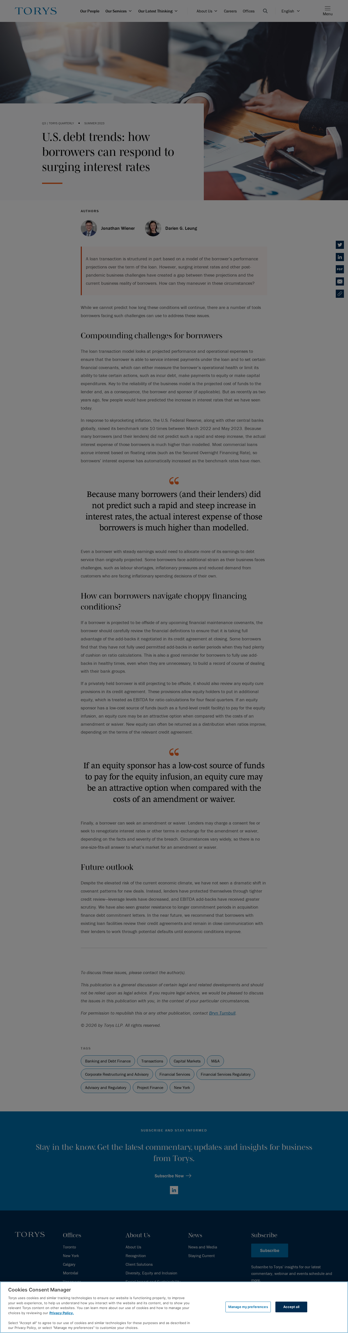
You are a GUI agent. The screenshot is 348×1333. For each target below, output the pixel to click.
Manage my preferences (248, 1307)
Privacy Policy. (61, 1313)
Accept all (291, 1307)
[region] (174, 1307)
